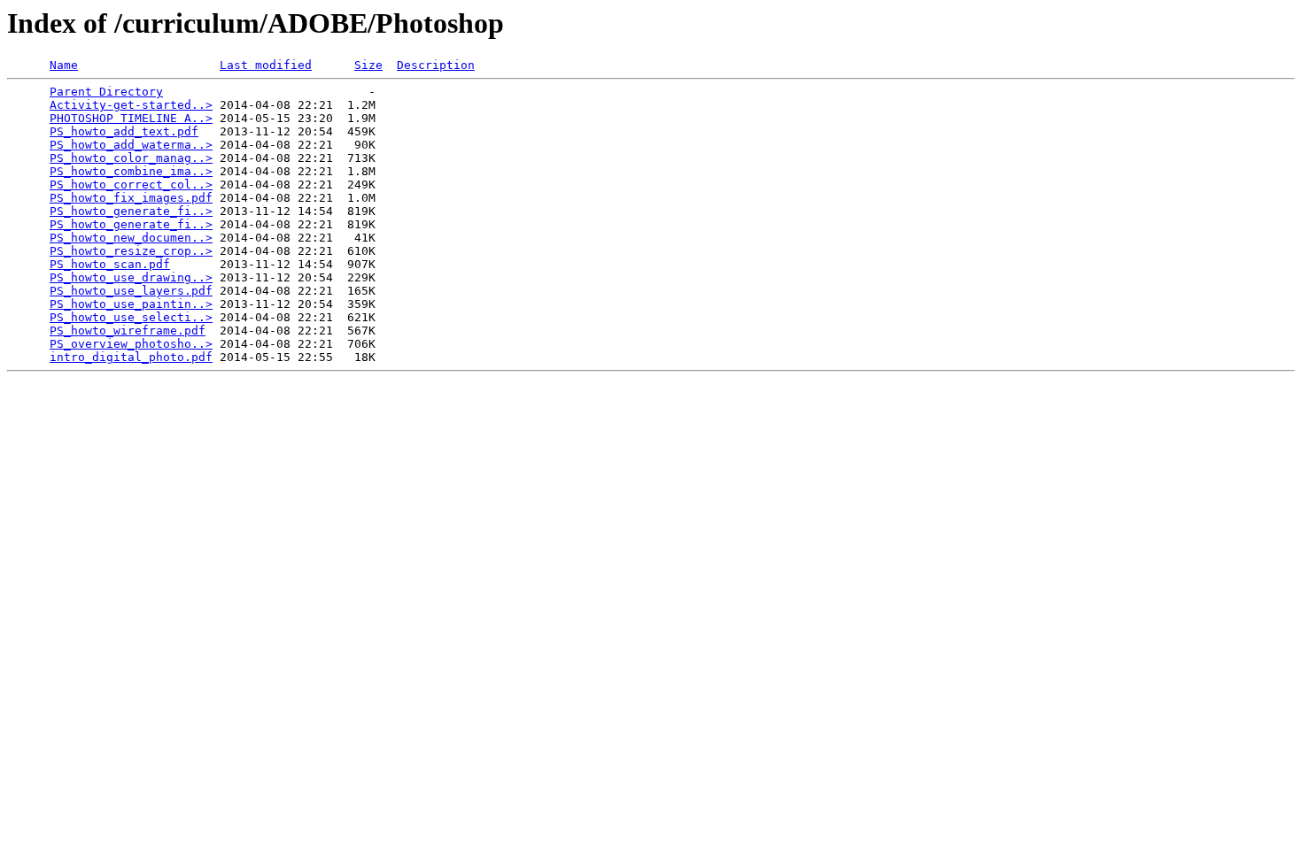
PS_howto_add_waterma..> (131, 144)
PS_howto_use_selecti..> (131, 317)
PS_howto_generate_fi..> (131, 211)
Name (64, 65)
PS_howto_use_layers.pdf (131, 290)
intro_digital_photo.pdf (131, 357)
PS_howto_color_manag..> (131, 158)
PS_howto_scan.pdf (110, 264)
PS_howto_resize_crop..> (131, 251)
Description (436, 65)
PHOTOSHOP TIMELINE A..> (131, 118)
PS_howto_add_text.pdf (124, 131)
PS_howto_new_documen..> (131, 237)
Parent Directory (106, 91)
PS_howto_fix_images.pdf (131, 197)
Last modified (266, 65)
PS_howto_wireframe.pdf (127, 330)
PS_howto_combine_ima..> (131, 171)
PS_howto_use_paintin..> (131, 304)
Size (368, 65)
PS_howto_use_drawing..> (131, 277)
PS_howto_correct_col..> (131, 184)
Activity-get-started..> (131, 105)
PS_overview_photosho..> (131, 343)
